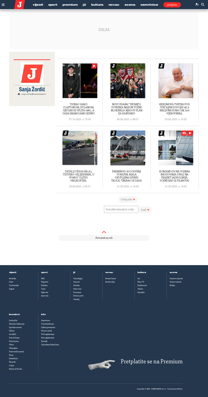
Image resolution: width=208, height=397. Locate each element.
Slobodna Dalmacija (16, 324)
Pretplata (172, 4)
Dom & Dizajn (14, 338)
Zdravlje (76, 285)
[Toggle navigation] (2, 4)
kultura (141, 272)
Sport (52, 4)
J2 (84, 4)
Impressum (45, 320)
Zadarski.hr (13, 358)
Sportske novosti (15, 327)
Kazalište (141, 292)
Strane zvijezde (176, 282)
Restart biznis (110, 278)
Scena (130, 4)
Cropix (11, 365)
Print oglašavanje (47, 338)
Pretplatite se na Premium (152, 361)
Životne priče (78, 296)
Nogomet (44, 282)
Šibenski (12, 362)
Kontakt (44, 341)
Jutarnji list (13, 320)
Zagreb (11, 289)
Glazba (140, 289)
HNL (43, 278)
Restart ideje (110, 282)
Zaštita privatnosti (48, 327)
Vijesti (38, 4)
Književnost (142, 285)
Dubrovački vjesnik (16, 351)
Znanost (76, 282)
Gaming (76, 299)
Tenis (43, 289)
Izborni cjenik (46, 331)
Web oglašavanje (47, 334)
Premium (70, 4)
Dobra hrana (14, 341)
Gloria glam (13, 348)
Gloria (11, 344)
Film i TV (140, 282)
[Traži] (202, 4)
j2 (74, 272)
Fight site (44, 292)
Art (138, 278)
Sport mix (44, 296)
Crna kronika (14, 285)
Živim (11, 355)
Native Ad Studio (15, 369)
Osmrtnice (149, 4)
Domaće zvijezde (176, 278)
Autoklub (12, 334)
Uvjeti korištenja (47, 324)
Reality (172, 285)
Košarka (44, 285)
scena (174, 272)
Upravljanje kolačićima (50, 344)
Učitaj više (126, 199)
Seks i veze (77, 289)
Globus (11, 331)
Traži (143, 210)
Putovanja (77, 292)
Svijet (11, 282)
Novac (114, 4)
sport (44, 272)
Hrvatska (12, 278)
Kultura (97, 4)
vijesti (12, 272)
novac (109, 272)
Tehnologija (77, 278)
